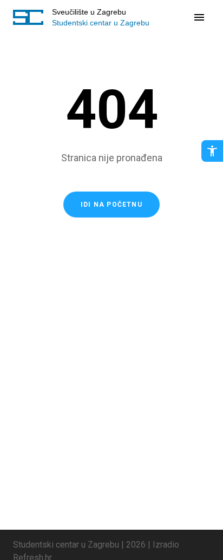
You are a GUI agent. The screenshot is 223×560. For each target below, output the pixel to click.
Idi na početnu (111, 204)
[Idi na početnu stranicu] (28, 17)
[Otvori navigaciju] (199, 17)
